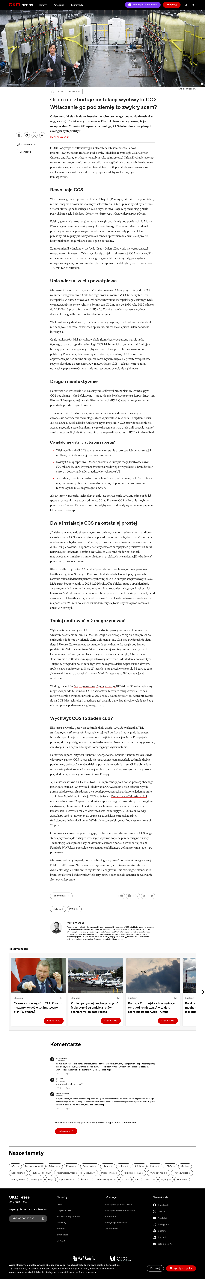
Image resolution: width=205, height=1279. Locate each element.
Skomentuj (25, 152)
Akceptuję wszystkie (181, 1268)
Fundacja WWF (59, 847)
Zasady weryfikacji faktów (119, 1204)
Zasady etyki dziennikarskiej (120, 1210)
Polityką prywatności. (53, 1268)
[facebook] (129, 896)
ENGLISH (62, 1240)
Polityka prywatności (116, 1222)
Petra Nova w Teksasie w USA (129, 796)
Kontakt (61, 1228)
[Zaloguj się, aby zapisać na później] (61, 998)
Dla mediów (111, 1228)
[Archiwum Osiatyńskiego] (121, 1259)
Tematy (43, 5)
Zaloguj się (64, 1131)
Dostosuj (155, 1268)
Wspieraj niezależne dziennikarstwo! (28, 1209)
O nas (60, 1204)
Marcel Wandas (75, 922)
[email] (144, 896)
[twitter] (137, 896)
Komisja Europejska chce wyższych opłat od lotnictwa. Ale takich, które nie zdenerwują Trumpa (152, 1007)
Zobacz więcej (106, 1070)
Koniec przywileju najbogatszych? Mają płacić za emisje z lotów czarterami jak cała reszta (94, 1007)
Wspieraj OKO (64, 1210)
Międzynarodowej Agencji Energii (95, 686)
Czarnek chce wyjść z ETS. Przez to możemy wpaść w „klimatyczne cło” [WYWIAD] (38, 1007)
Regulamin (110, 1216)
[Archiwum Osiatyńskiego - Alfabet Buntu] (84, 1258)
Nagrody (61, 1222)
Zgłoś (68, 1074)
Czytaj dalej (53, 1020)
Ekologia (18, 998)
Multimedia (77, 5)
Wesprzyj (172, 4)
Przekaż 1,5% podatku (68, 1216)
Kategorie (59, 5)
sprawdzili (73, 782)
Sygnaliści (62, 1234)
